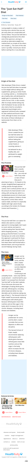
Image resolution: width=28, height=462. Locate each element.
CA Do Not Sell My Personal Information (11, 449)
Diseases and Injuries (10, 432)
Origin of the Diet (7, 15)
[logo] (14, 454)
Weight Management (17, 435)
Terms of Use (21, 442)
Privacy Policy (14, 445)
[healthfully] (14, 2)
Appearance (7, 438)
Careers (13, 442)
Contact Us (7, 442)
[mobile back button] (2, 2)
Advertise (21, 438)
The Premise (19, 15)
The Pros (4, 18)
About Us (15, 438)
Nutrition (7, 435)
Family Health (20, 432)
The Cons (13, 18)
